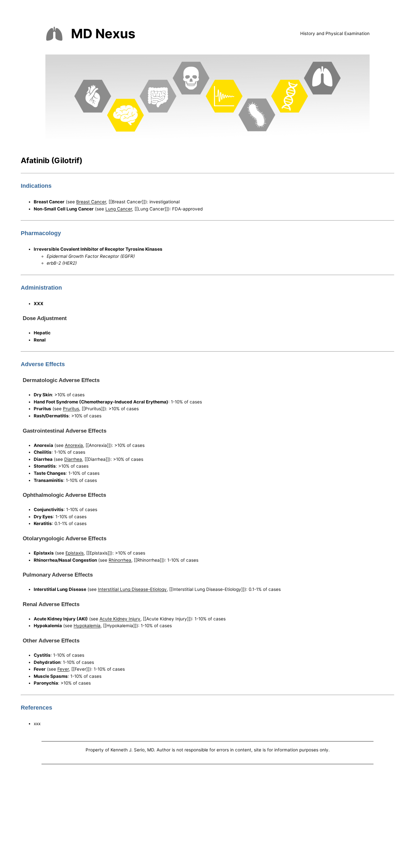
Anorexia (74, 445)
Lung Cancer (118, 208)
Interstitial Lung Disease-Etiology (132, 589)
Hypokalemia (87, 625)
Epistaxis (74, 553)
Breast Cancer (91, 201)
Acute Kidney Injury (120, 618)
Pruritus (71, 408)
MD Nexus (103, 34)
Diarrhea (73, 459)
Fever (63, 669)
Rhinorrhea (120, 560)
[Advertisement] (207, 814)
